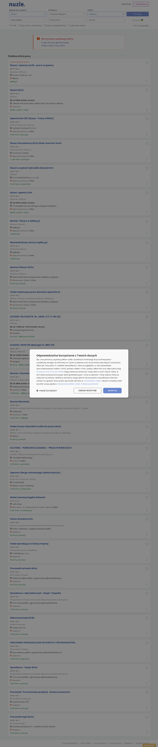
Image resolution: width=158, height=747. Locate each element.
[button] (46, 390)
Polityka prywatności (89, 384)
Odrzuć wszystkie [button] (88, 390)
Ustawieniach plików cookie (68, 384)
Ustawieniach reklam (92, 380)
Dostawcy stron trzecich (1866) (49, 371)
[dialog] (79, 373)
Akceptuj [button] (112, 390)
